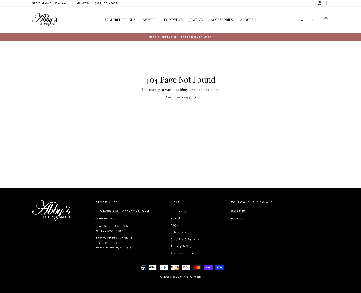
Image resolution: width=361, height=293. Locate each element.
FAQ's (175, 225)
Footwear (173, 19)
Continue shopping (180, 97)
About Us (248, 19)
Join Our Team (181, 232)
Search (176, 218)
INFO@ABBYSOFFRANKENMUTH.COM (122, 210)
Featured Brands (120, 19)
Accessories (222, 19)
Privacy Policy (181, 246)
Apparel (149, 19)
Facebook (238, 218)
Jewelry (196, 19)
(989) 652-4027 (106, 3)
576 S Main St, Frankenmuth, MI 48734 (61, 3)
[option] (180, 37)
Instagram (238, 210)
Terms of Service (183, 253)
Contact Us (179, 211)
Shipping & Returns (185, 239)
